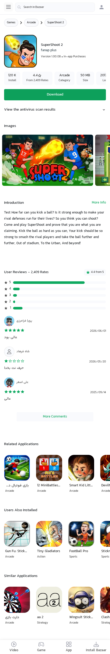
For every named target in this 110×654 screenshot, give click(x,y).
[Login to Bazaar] (101, 7)
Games (11, 22)
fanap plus (49, 50)
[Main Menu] (8, 7)
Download (55, 94)
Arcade (31, 22)
